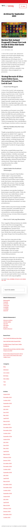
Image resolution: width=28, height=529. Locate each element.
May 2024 (6, 448)
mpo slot (5, 323)
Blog (8, 279)
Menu (24, 6)
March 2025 (6, 421)
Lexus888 (5, 307)
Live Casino (6, 372)
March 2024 (6, 454)
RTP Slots (17, 279)
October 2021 (6, 517)
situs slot (5, 327)
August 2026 (6, 394)
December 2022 (7, 484)
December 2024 (7, 427)
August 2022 (6, 496)
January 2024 (6, 460)
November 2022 (7, 487)
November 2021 (7, 514)
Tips (2, 280)
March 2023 (6, 481)
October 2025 (6, 400)
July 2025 (5, 409)
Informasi (12, 279)
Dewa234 (5, 303)
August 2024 (6, 439)
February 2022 (7, 508)
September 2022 (7, 493)
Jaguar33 (5, 310)
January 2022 (6, 511)
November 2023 (7, 466)
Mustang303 (6, 300)
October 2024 (6, 433)
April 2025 (6, 418)
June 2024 (6, 445)
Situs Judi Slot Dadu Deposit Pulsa (12, 341)
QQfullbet (6, 309)
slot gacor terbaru (7, 320)
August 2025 (6, 406)
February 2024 (7, 457)
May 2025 (6, 415)
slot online (6, 325)
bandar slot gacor (7, 328)
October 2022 (6, 490)
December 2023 (7, 463)
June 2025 (6, 412)
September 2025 (7, 403)
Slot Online (23, 279)
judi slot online (7, 322)
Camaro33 (6, 305)
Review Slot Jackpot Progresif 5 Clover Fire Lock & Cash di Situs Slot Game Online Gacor (13, 43)
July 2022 (5, 499)
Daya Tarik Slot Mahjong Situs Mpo (12, 338)
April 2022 (6, 502)
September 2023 (7, 472)
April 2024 (6, 451)
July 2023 (5, 475)
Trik (5, 280)
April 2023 (6, 478)
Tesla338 (5, 302)
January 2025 (6, 424)
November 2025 (7, 397)
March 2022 (6, 505)
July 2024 (5, 442)
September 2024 (7, 436)
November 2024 (7, 430)
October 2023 (6, 469)
